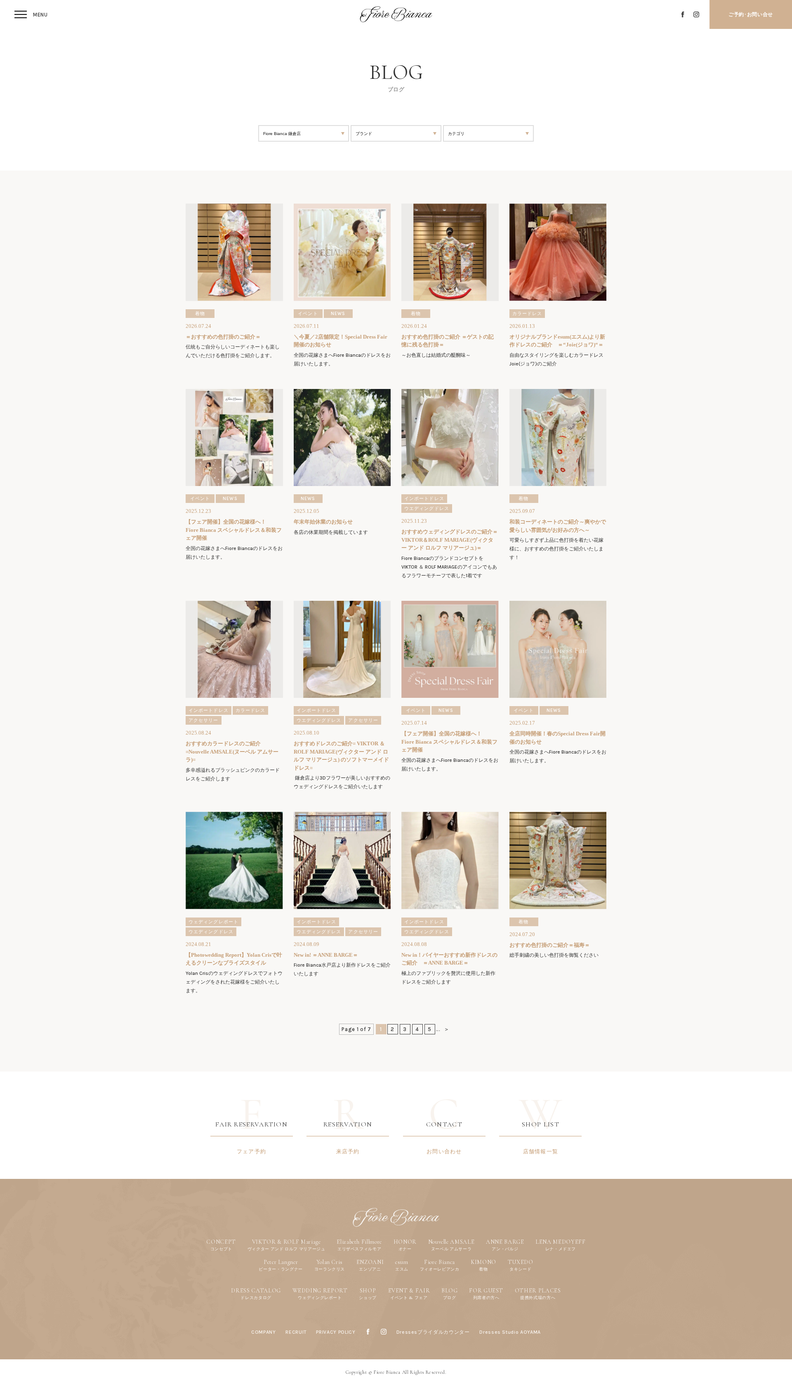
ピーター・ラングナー (281, 1269)
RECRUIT (295, 1332)
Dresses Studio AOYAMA (510, 1332)
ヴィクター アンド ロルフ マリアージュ (286, 1249)
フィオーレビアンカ (440, 1269)
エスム (401, 1269)
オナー (405, 1249)
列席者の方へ (486, 1297)
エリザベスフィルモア (359, 1249)
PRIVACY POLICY (335, 1332)
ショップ (368, 1297)
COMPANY (263, 1332)
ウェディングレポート (320, 1297)
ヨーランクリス (329, 1269)
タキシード (520, 1269)
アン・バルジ (505, 1249)
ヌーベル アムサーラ (451, 1249)
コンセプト (221, 1249)
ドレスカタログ (255, 1297)
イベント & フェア (409, 1297)
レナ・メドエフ (560, 1249)
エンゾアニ (370, 1269)
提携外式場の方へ (537, 1297)
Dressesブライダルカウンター (433, 1332)
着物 (483, 1269)
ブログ (449, 1297)
